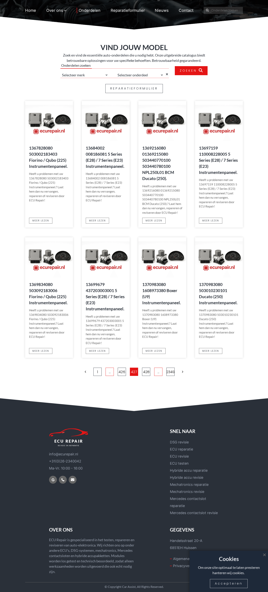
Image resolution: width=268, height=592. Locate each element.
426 (122, 371)
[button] (85, 372)
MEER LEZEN (40, 220)
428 (146, 371)
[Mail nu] (73, 480)
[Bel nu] (63, 480)
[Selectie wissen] (167, 75)
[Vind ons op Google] (53, 480)
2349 (170, 371)
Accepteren (229, 583)
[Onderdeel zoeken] (207, 10)
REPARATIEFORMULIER (134, 88)
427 (134, 371)
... (110, 371)
